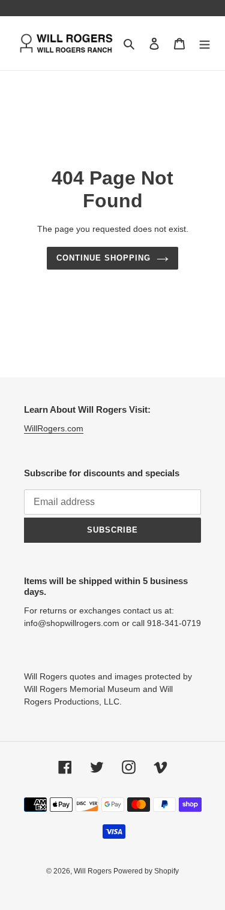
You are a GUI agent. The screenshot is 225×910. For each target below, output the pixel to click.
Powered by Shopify (146, 871)
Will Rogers (93, 871)
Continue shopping (103, 257)
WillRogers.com (53, 428)
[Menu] (204, 43)
